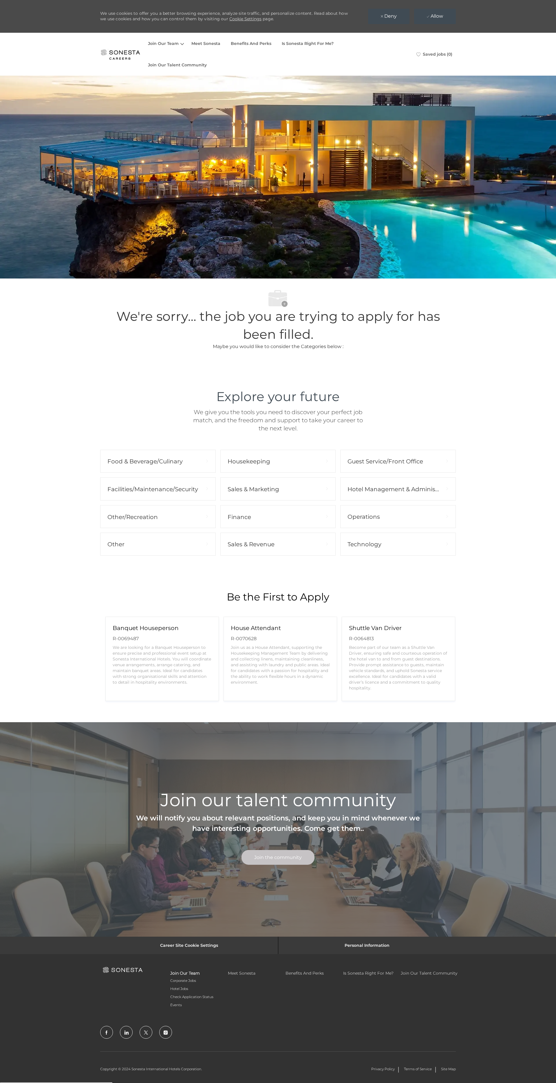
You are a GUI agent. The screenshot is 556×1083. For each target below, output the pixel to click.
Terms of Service (418, 1069)
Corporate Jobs (183, 980)
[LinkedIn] (126, 1032)
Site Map (448, 1069)
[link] (278, 857)
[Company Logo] (120, 54)
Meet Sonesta (205, 43)
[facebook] (106, 1032)
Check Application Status (191, 997)
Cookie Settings (245, 18)
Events (176, 1005)
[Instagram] (165, 1032)
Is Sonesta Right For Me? (308, 43)
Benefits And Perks (251, 43)
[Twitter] (146, 1032)
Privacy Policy (383, 1069)
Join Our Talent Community (177, 65)
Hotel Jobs (179, 988)
